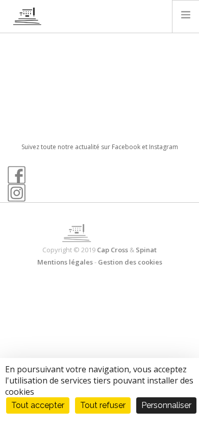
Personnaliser (166, 405)
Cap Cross (112, 249)
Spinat (146, 249)
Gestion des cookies (130, 262)
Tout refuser (103, 405)
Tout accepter (37, 405)
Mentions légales (65, 262)
